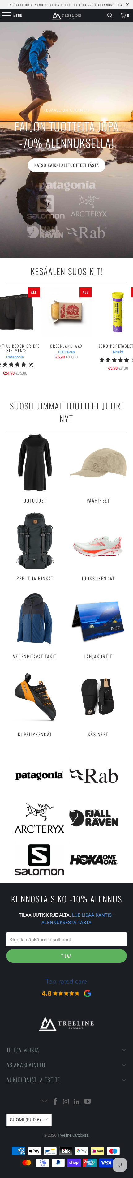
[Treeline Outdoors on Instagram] (66, 1102)
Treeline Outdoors (72, 1135)
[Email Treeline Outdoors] (44, 1102)
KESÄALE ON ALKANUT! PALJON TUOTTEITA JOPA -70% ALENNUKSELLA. (67, 4)
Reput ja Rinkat (34, 546)
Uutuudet (34, 468)
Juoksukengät (98, 546)
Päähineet (98, 468)
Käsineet (98, 702)
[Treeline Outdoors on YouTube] (87, 1102)
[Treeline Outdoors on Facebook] (55, 1102)
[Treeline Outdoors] (66, 15)
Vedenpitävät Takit (34, 624)
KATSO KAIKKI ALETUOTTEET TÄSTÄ (66, 165)
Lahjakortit (98, 624)
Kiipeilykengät (34, 702)
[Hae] (110, 15)
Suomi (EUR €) (25, 1120)
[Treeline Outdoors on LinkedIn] (77, 1102)
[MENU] (3, 15)
